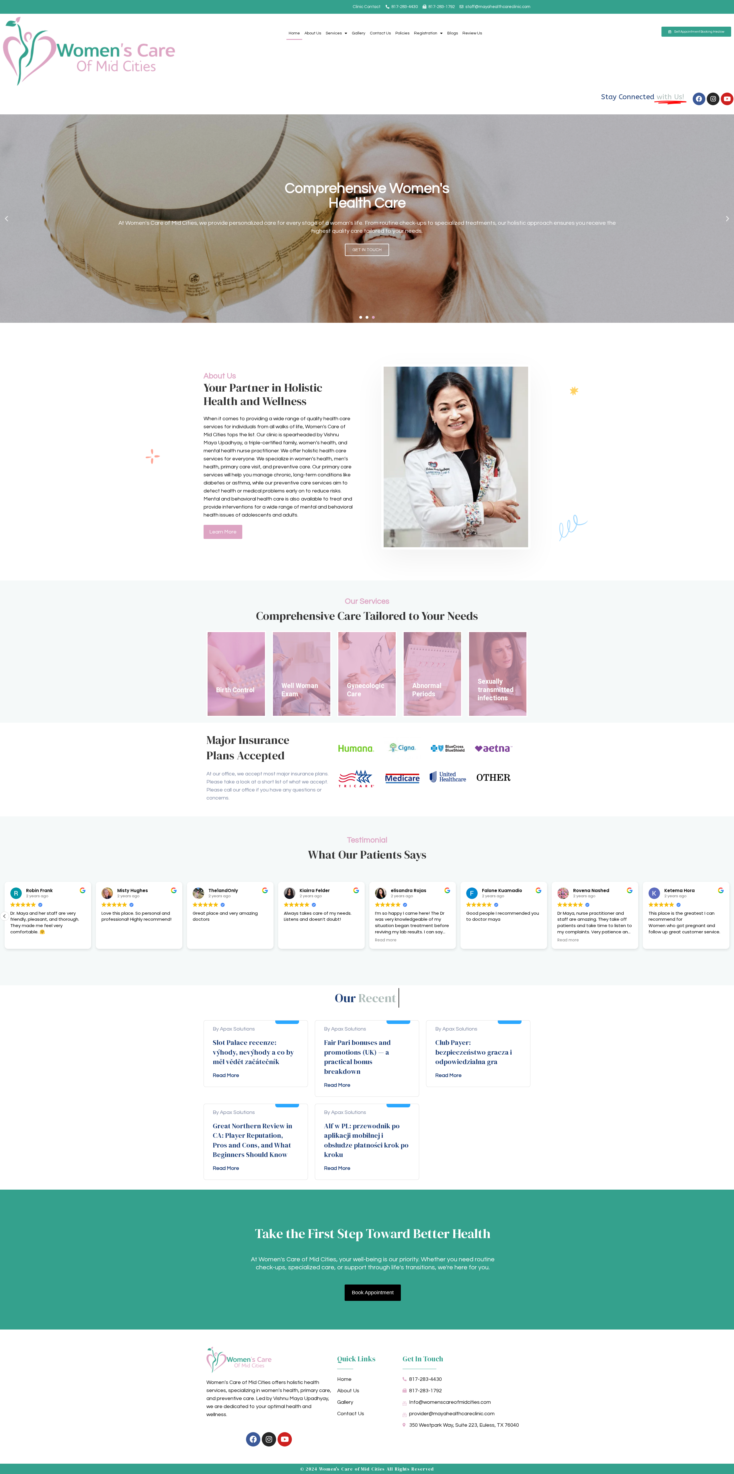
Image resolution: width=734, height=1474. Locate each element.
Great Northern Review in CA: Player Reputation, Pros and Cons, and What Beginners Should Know (252, 1140)
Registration (425, 33)
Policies (402, 33)
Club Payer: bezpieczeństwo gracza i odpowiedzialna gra (473, 1052)
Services (334, 33)
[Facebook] (699, 99)
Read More (226, 1075)
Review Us (472, 33)
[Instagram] (713, 99)
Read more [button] (477, 940)
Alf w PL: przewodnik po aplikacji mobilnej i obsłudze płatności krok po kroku (366, 1140)
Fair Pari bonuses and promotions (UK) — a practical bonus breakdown (357, 1057)
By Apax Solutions (234, 1029)
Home (294, 33)
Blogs (452, 33)
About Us (312, 33)
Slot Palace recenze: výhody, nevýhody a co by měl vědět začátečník (253, 1052)
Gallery (358, 33)
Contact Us (380, 33)
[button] (6, 218)
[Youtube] (727, 99)
